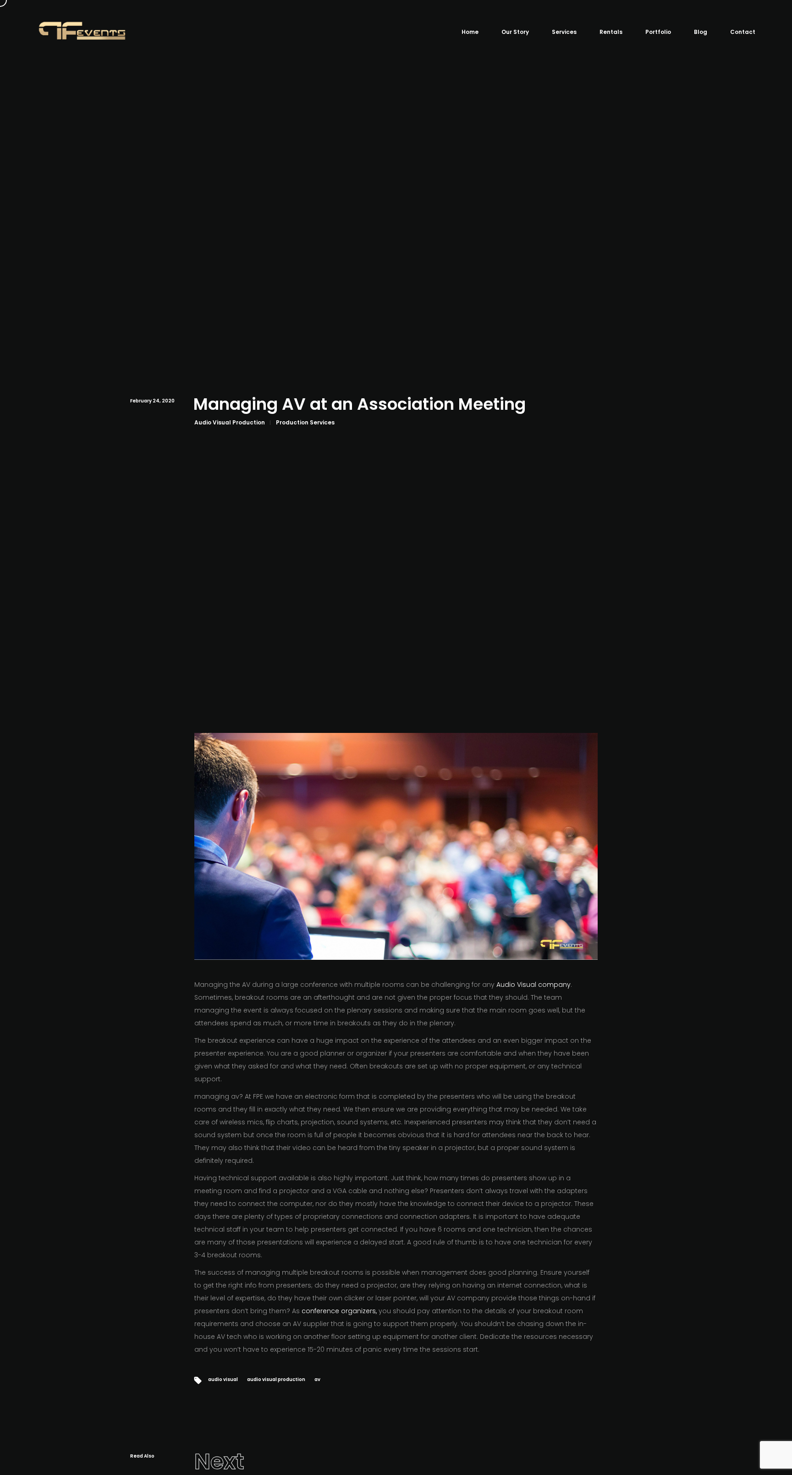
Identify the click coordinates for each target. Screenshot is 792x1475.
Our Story (515, 32)
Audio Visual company (533, 984)
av (317, 1379)
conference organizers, (339, 1310)
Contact (742, 32)
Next (219, 1461)
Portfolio (658, 32)
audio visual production (276, 1379)
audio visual (223, 1379)
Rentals (611, 32)
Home (470, 32)
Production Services (305, 422)
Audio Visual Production (229, 422)
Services (564, 32)
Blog (700, 32)
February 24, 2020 (152, 400)
